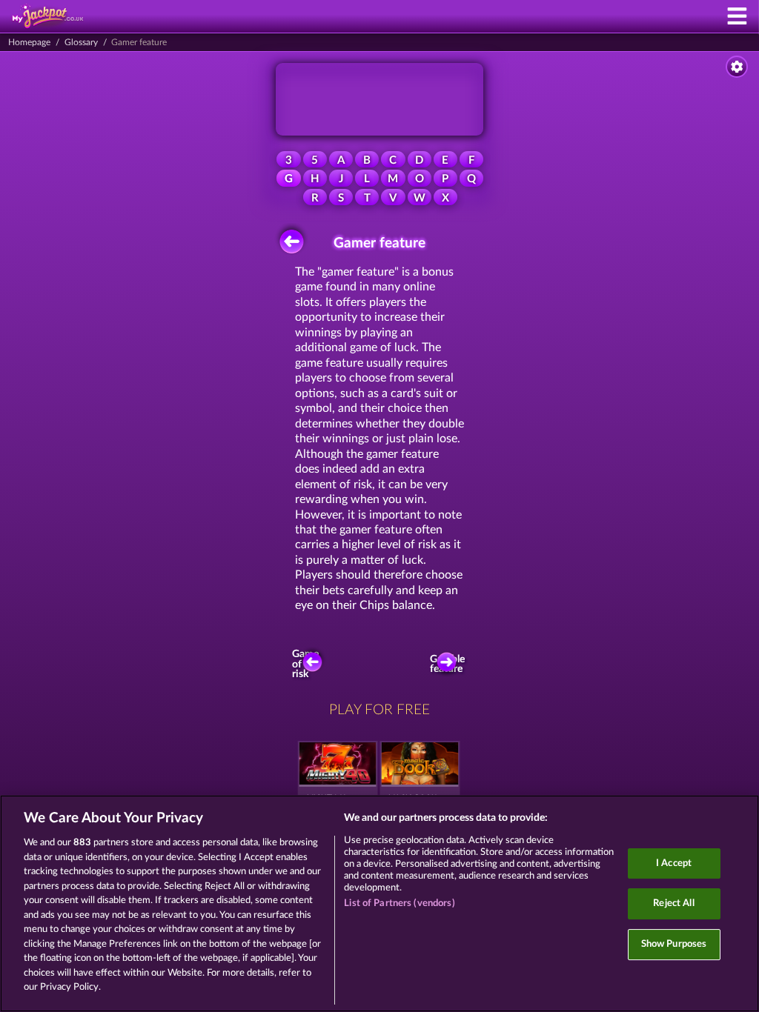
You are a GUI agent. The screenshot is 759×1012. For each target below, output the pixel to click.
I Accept (674, 863)
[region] (379, 903)
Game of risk (305, 664)
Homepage (29, 42)
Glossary (81, 42)
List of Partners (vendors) (399, 903)
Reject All (673, 903)
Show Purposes (674, 944)
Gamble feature (449, 664)
